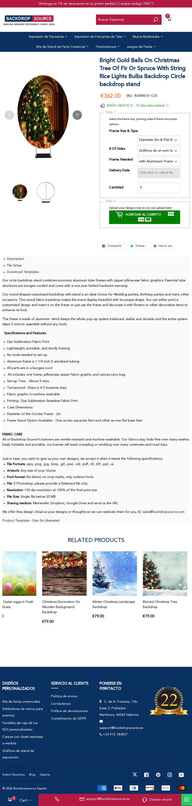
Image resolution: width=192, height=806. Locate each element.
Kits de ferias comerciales (21, 701)
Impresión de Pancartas (47, 36)
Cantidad (116, 187)
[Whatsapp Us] (187, 799)
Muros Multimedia (146, 36)
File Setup (14, 265)
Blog (32, 774)
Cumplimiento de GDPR (68, 718)
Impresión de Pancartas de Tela (99, 36)
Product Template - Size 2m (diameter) (31, 520)
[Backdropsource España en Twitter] (135, 774)
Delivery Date (119, 170)
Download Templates (23, 272)
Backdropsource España (30, 788)
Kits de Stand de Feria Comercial (61, 47)
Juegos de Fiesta (140, 47)
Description (15, 259)
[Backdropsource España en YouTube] (181, 774)
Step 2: (111, 201)
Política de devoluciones (69, 711)
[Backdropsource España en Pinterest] (158, 774)
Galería (45, 774)
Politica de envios (64, 696)
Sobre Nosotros (13, 774)
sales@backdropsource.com (164, 512)
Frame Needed (121, 159)
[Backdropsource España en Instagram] (169, 774)
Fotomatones (106, 47)
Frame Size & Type (123, 131)
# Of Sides (117, 149)
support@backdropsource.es (107, 799)
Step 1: (111, 112)
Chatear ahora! (160, 799)
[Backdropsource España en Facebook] (146, 774)
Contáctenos (60, 703)
